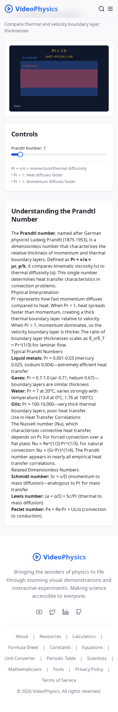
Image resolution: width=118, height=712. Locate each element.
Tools (58, 669)
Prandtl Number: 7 (28, 148)
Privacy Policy (89, 669)
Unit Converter (20, 658)
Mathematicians (25, 669)
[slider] (20, 154)
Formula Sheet (23, 647)
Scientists (97, 658)
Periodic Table (61, 658)
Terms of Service (59, 680)
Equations (92, 647)
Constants (60, 647)
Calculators (84, 636)
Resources (50, 636)
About (22, 636)
